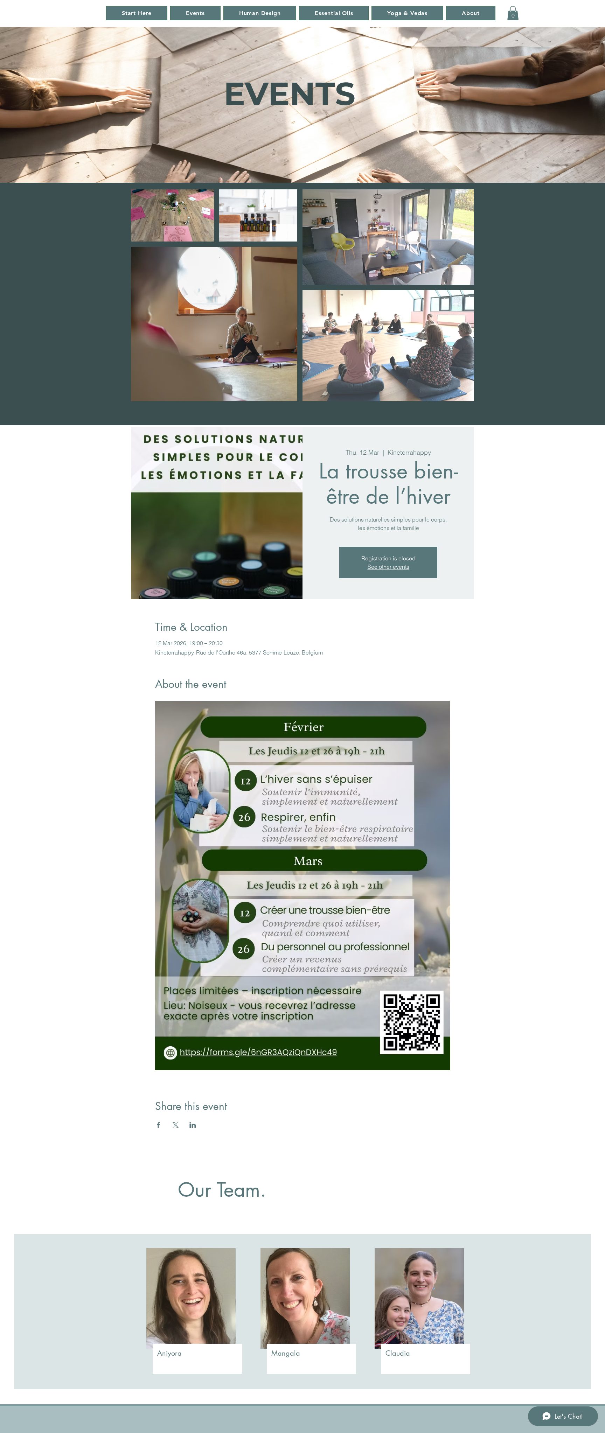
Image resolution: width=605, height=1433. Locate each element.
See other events (388, 566)
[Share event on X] (175, 1125)
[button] (513, 13)
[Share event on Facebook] (158, 1125)
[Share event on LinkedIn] (192, 1125)
